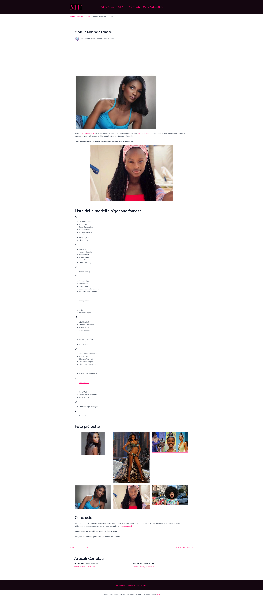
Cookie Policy (120, 585)
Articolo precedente (79, 547)
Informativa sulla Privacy (136, 585)
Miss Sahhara (84, 383)
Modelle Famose (107, 7)
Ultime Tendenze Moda (153, 7)
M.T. (158, 594)
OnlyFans (121, 7)
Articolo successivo (184, 547)
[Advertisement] (131, 57)
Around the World (145, 133)
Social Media (134, 7)
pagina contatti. (125, 526)
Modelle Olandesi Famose (86, 563)
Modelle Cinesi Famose (143, 563)
